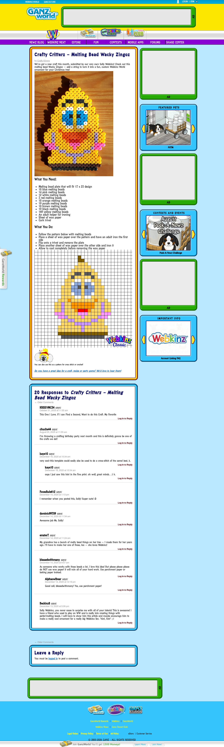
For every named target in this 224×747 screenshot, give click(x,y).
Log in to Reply (125, 418)
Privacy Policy (87, 733)
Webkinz (115, 721)
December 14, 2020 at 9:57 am (54, 562)
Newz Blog (36, 42)
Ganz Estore (49, 1)
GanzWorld (128, 721)
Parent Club (135, 33)
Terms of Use (102, 733)
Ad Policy (115, 733)
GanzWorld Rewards (99, 721)
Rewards (88, 33)
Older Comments (44, 402)
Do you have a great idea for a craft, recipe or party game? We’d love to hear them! (77, 370)
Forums (155, 42)
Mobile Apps (136, 42)
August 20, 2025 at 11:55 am (53, 431)
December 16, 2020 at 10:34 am (55, 456)
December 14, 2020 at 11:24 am (55, 537)
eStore (76, 42)
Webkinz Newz (111, 32)
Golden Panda (170, 147)
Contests (116, 42)
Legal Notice (72, 733)
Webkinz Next (56, 42)
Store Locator (171, 358)
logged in (53, 658)
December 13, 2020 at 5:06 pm (54, 606)
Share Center (175, 42)
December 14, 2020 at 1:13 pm (54, 494)
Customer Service (144, 733)
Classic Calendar (170, 252)
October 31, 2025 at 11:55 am (54, 410)
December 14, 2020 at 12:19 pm (60, 581)
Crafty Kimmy (43, 60)
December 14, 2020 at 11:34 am (55, 516)
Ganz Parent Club (120, 727)
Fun (96, 42)
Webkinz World (32, 1)
